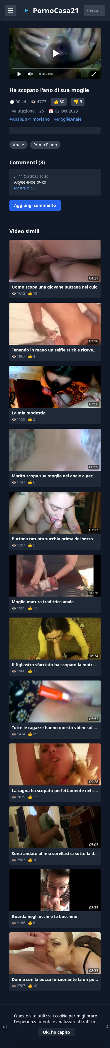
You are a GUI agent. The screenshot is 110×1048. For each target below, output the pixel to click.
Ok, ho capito (56, 1032)
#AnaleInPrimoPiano (29, 119)
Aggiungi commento (35, 205)
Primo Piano (45, 144)
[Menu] (10, 10)
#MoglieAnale (68, 119)
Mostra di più (24, 188)
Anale (18, 144)
